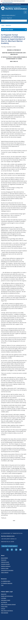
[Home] (14, 8)
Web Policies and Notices (7, 610)
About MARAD (4, 558)
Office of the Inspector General (8, 604)
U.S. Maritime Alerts (5, 581)
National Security (5, 562)
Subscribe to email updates (9, 546)
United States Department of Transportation (12, 4)
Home (2, 25)
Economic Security (5, 564)
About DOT (3, 594)
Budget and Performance (7, 596)
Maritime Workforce (5, 566)
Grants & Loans (4, 568)
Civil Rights (3, 598)
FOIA (2, 585)
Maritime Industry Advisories (8, 15)
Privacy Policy (4, 606)
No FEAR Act (4, 602)
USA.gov (3, 608)
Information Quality (5, 600)
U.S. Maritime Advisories (6, 583)
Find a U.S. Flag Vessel (7, 18)
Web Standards (4, 612)
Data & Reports (4, 572)
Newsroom (8, 25)
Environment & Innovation (7, 570)
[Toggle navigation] (25, 12)
